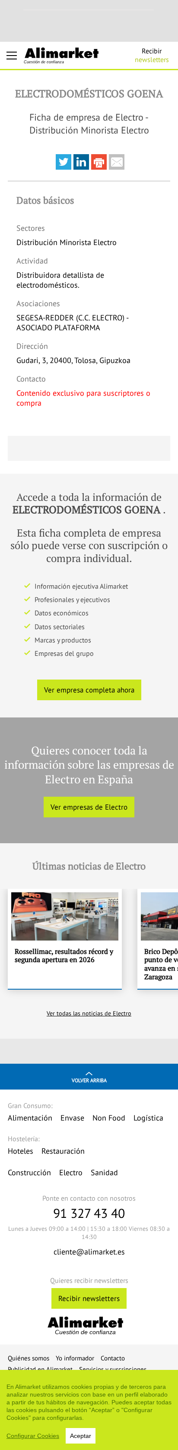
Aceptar (80, 1435)
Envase (72, 1118)
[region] (89, 1410)
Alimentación (30, 1118)
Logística (148, 1118)
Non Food (108, 1118)
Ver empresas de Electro (89, 807)
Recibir (152, 55)
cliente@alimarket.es (89, 1252)
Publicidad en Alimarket (40, 1369)
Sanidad (104, 1172)
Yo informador (75, 1358)
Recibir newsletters (89, 1298)
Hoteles (20, 1151)
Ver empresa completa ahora (89, 690)
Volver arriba (89, 1080)
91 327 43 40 (89, 1213)
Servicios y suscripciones (112, 1369)
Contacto (113, 1358)
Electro (71, 1172)
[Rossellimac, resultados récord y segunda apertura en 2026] (65, 939)
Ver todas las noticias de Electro (89, 1013)
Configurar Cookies (32, 1435)
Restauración (63, 1151)
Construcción (29, 1172)
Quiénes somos (28, 1358)
